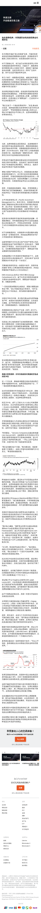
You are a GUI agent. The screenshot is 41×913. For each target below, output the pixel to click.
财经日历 (6, 848)
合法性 (4, 805)
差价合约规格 (7, 843)
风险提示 (24, 826)
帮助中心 (6, 846)
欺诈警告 (24, 865)
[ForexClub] (8, 3)
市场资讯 (35, 49)
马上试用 (20, 739)
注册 (20, 788)
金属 (23, 813)
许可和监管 (25, 829)
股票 (23, 807)
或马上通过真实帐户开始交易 (20, 744)
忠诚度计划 (6, 862)
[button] (36, 3)
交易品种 (24, 805)
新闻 (4, 840)
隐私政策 (4, 810)
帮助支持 (4, 807)
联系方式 (24, 862)
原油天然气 (25, 818)
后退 (4, 49)
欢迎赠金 (6, 860)
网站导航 (4, 813)
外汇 (23, 810)
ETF (23, 824)
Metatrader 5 (26, 846)
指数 (23, 815)
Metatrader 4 (26, 843)
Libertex (24, 840)
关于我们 (24, 860)
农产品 (24, 821)
